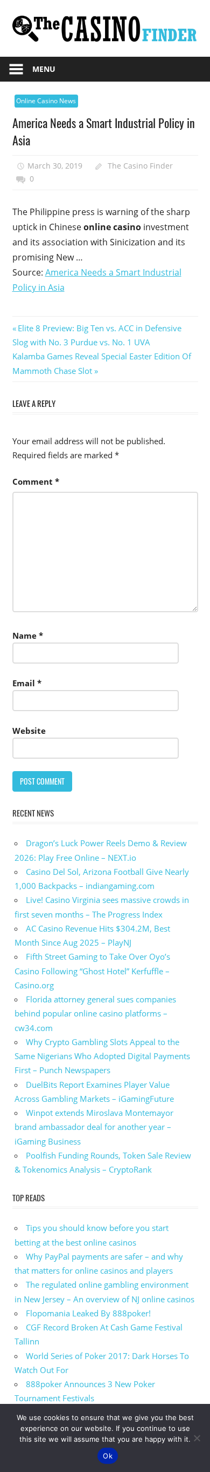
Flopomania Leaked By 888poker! (88, 1313)
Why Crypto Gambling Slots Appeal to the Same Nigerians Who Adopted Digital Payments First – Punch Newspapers (102, 1056)
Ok (108, 1455)
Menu (43, 69)
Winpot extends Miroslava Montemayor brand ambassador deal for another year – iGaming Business (94, 1127)
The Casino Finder (140, 165)
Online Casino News (46, 100)
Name (27, 635)
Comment (35, 481)
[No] (196, 1438)
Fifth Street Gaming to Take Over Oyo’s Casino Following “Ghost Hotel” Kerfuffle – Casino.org (92, 971)
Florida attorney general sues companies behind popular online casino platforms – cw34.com (95, 1013)
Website (29, 730)
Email (26, 683)
